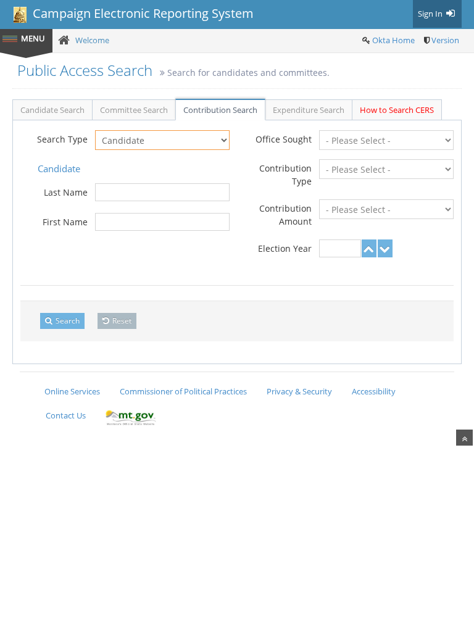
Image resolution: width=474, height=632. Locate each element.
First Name (65, 222)
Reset (120, 320)
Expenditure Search (308, 109)
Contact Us (66, 415)
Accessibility (374, 391)
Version (445, 40)
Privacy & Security (299, 391)
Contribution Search (220, 109)
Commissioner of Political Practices (183, 391)
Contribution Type (285, 174)
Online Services (72, 391)
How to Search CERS (397, 109)
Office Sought (284, 139)
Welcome (92, 40)
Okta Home (393, 40)
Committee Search (134, 109)
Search (67, 320)
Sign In (431, 13)
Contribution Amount (285, 214)
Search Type (62, 139)
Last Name (66, 192)
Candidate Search (52, 109)
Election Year (285, 248)
